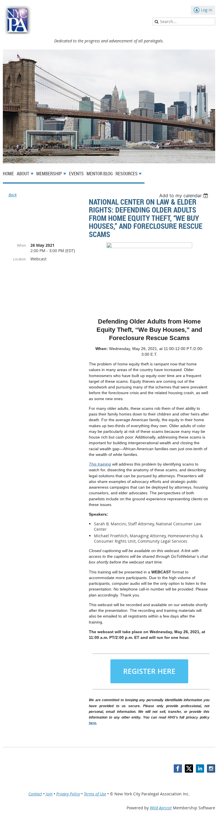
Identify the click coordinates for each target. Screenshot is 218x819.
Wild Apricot (161, 807)
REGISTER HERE (149, 671)
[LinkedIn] (200, 768)
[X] (189, 768)
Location (19, 259)
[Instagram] (211, 768)
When (21, 245)
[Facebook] (178, 768)
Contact (35, 794)
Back (13, 194)
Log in (206, 10)
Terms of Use (95, 794)
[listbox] (184, 195)
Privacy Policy (68, 794)
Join (49, 794)
